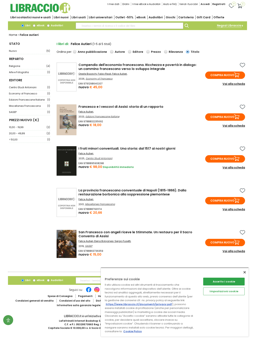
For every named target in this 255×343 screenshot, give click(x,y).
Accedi (205, 4)
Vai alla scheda (234, 84)
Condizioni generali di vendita (34, 300)
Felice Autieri (119, 73)
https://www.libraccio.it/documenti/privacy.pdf (139, 304)
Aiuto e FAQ (170, 4)
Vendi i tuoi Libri (188, 4)
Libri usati (79, 17)
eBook (141, 17)
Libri (27, 25)
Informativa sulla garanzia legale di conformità (88, 305)
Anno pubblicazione (92, 52)
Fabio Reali (104, 73)
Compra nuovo (222, 75)
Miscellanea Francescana (29, 106)
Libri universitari (100, 17)
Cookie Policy (132, 331)
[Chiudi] (244, 272)
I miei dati (113, 4)
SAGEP (29, 112)
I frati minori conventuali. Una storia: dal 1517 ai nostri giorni (126, 148)
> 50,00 (29, 139)
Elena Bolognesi (104, 241)
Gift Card (203, 17)
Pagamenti (85, 296)
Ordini (125, 4)
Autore (120, 52)
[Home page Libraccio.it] (40, 12)
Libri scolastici (30, 17)
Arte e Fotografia (29, 72)
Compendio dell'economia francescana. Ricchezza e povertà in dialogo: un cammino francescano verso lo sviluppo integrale (137, 67)
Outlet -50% (124, 17)
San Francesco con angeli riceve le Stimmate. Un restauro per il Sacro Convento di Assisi (135, 234)
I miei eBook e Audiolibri (146, 4)
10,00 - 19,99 (29, 127)
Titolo (195, 52)
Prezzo (156, 52)
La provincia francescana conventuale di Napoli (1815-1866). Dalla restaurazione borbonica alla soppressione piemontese (132, 192)
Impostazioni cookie (224, 291)
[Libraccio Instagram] (97, 291)
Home (13, 35)
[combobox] (129, 26)
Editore (138, 52)
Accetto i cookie (224, 281)
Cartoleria (186, 17)
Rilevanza (176, 52)
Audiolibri (156, 17)
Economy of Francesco (29, 93)
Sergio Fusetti (123, 241)
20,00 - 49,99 (29, 133)
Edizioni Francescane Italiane (29, 99)
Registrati (218, 4)
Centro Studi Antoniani (29, 87)
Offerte (218, 17)
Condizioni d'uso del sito (74, 300)
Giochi (170, 17)
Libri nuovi (61, 17)
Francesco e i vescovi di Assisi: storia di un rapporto (120, 106)
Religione (29, 66)
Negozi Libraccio (229, 25)
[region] (175, 302)
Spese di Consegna (60, 296)
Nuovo (29, 51)
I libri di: (63, 44)
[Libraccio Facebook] (88, 291)
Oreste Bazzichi (87, 73)
